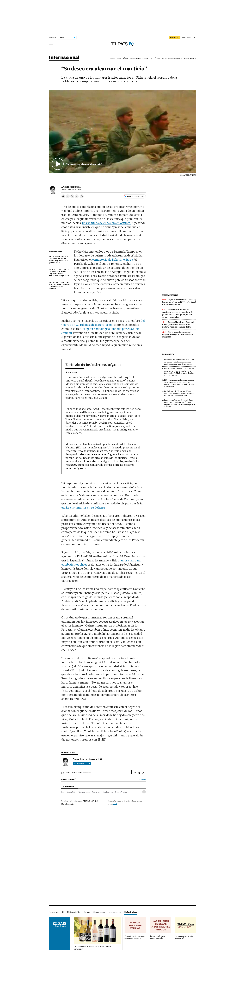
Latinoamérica (135, 58)
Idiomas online (114, 912)
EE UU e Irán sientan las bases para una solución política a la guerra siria (58, 260)
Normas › (142, 779)
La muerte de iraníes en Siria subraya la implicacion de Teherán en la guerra (59, 273)
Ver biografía (79, 763)
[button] (122, 131)
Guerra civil (96, 792)
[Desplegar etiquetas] (144, 791)
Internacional (64, 57)
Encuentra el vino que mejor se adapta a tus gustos (135, 937)
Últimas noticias (190, 58)
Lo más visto (168, 354)
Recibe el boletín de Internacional (77, 773)
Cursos (87, 912)
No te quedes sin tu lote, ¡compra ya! (184, 937)
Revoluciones (107, 792)
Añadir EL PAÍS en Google (135, 196)
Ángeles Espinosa (71, 187)
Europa (112, 58)
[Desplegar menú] (51, 44)
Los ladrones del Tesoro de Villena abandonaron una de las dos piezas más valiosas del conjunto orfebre (179, 393)
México (125, 58)
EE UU (119, 58)
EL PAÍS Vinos (130, 912)
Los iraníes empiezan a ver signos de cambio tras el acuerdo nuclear (59, 286)
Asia (151, 58)
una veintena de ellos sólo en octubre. (106, 223)
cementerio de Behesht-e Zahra (112, 259)
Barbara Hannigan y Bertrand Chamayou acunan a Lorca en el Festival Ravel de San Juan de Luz (178, 324)
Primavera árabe (83, 792)
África (157, 58)
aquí (115, 804)
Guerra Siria (70, 792)
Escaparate (53, 912)
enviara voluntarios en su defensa (83, 507)
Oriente (145, 58)
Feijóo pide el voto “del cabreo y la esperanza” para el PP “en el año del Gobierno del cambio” (179, 302)
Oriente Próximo (121, 792)
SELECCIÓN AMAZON (71, 912)
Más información (67, 804)
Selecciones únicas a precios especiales (157, 937)
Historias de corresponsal (172, 58)
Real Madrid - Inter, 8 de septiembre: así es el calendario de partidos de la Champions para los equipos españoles (177, 313)
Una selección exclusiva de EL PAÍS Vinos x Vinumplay (92, 947)
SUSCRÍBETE (174, 38)
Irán (62, 792)
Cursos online (99, 912)
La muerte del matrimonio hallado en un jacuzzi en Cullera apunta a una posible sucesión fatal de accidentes (179, 362)
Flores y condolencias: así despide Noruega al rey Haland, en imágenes (177, 334)
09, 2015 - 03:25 (76, 190)
